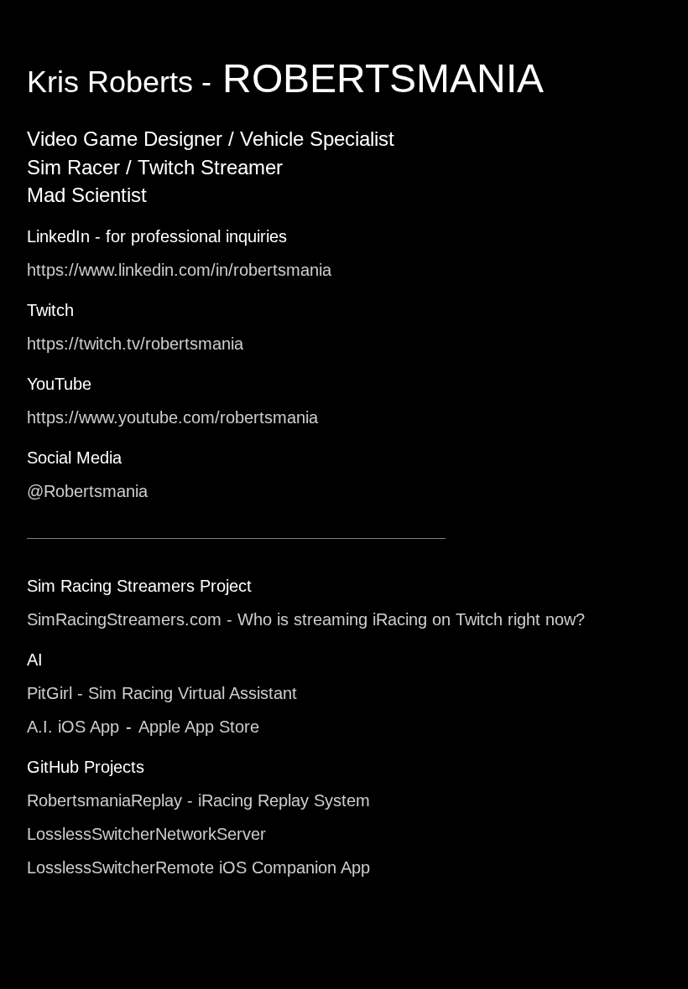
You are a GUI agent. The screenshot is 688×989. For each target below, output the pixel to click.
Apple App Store (198, 726)
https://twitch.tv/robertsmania (135, 343)
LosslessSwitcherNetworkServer (146, 834)
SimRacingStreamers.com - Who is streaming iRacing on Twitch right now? (306, 619)
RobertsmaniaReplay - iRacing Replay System (198, 800)
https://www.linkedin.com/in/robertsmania (179, 270)
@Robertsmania (87, 491)
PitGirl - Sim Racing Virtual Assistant (162, 693)
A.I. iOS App (73, 726)
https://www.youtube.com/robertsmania (172, 417)
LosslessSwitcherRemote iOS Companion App (198, 867)
